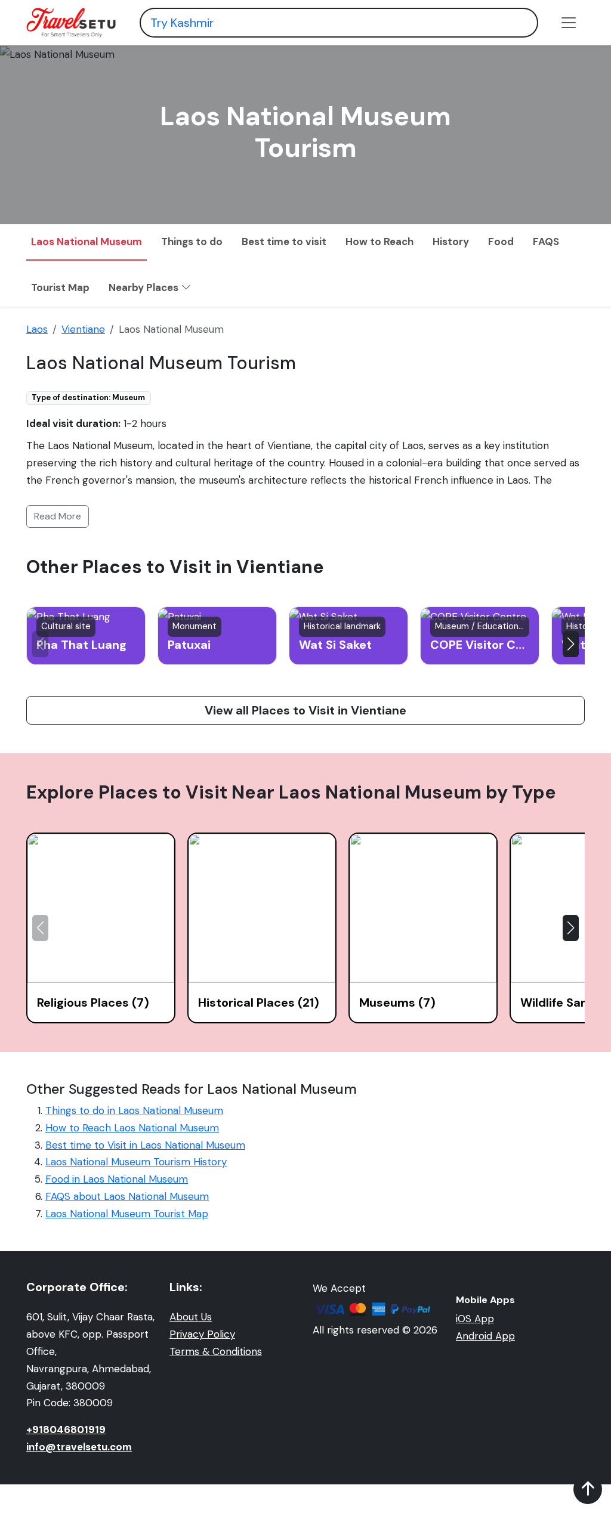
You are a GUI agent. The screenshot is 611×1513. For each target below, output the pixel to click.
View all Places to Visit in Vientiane (305, 710)
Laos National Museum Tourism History (136, 1161)
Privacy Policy (202, 1334)
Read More (57, 516)
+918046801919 (66, 1429)
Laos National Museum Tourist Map (126, 1213)
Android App (485, 1335)
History (451, 241)
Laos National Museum (86, 241)
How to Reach (379, 241)
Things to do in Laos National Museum (134, 1110)
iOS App (475, 1318)
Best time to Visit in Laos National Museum (145, 1145)
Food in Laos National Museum (116, 1179)
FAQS (546, 241)
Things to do (192, 241)
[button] (571, 644)
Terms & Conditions (215, 1351)
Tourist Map (60, 287)
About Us (190, 1316)
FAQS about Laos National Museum (127, 1196)
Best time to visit (284, 241)
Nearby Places (145, 287)
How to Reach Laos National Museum (132, 1127)
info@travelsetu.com (79, 1446)
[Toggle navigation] (569, 22)
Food (501, 241)
